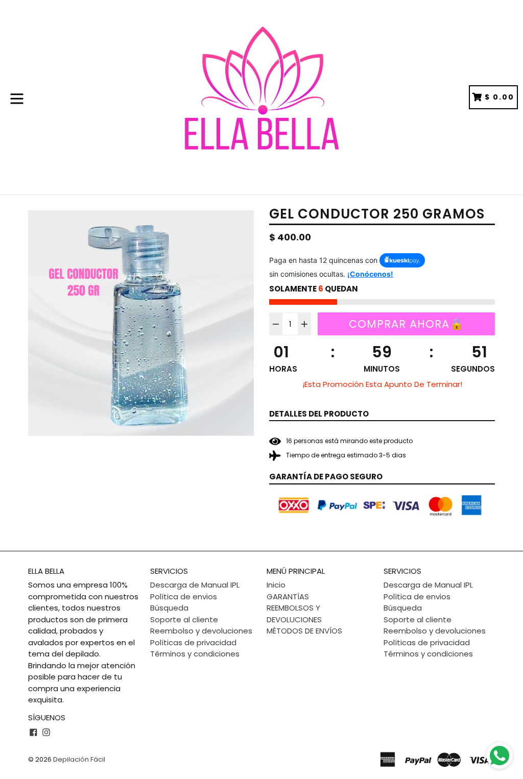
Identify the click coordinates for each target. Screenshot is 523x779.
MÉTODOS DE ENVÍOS (304, 630)
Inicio (276, 584)
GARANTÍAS (288, 596)
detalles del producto (319, 413)
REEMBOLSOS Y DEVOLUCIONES (294, 613)
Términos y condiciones (195, 653)
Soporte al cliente (184, 619)
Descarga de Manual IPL (195, 584)
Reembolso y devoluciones (201, 630)
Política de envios (183, 596)
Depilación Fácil (79, 759)
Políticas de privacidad (193, 642)
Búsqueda (169, 607)
